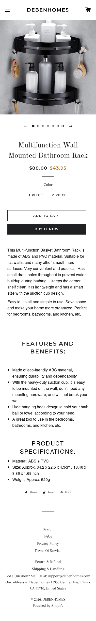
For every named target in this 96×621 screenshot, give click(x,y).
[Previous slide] (25, 126)
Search (48, 529)
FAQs (48, 536)
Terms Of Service (48, 550)
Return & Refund (48, 561)
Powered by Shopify (48, 605)
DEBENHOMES (48, 10)
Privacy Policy (48, 543)
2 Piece (59, 195)
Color (48, 184)
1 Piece (36, 195)
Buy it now (47, 229)
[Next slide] (70, 126)
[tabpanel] (48, 66)
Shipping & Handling (48, 569)
